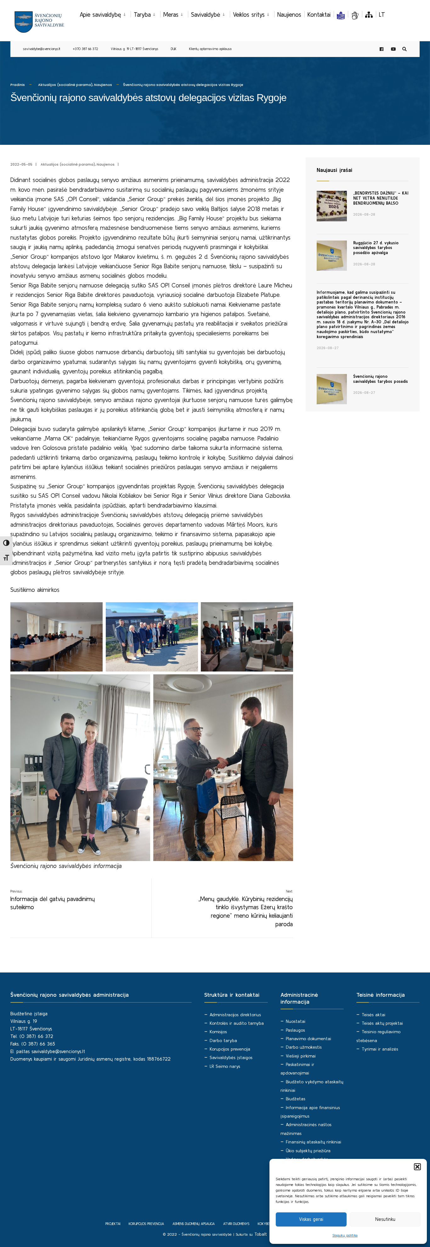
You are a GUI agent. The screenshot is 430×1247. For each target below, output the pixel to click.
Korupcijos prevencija (230, 1048)
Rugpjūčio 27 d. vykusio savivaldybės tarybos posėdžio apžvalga (376, 248)
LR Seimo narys (225, 1066)
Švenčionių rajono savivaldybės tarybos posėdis (380, 379)
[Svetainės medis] (369, 14)
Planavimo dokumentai (308, 1038)
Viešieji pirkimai (301, 1055)
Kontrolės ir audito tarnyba (237, 1023)
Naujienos (289, 14)
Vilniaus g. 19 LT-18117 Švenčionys (134, 49)
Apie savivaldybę (100, 14)
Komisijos (218, 1031)
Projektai (112, 1224)
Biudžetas (295, 1098)
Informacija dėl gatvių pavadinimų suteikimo (52, 899)
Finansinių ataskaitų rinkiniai (313, 1141)
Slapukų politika (345, 1235)
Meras (170, 14)
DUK (174, 49)
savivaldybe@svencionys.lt (41, 49)
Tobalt (260, 1234)
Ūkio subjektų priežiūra (308, 1150)
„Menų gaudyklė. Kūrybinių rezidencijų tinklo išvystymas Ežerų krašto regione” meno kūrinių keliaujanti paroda (245, 908)
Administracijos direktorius (235, 1014)
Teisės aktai (373, 1014)
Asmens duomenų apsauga (194, 1224)
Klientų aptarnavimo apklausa (210, 49)
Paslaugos (295, 1030)
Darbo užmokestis (304, 1047)
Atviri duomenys (236, 1224)
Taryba (142, 14)
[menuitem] (105, 13)
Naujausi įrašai (334, 170)
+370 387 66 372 (85, 49)
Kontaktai (319, 14)
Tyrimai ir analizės (380, 1048)
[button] (417, 1167)
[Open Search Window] (404, 49)
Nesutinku (385, 1219)
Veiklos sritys (249, 14)
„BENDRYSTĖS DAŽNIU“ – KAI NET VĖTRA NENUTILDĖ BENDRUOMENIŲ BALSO (380, 198)
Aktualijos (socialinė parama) (65, 84)
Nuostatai (295, 1021)
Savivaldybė (205, 14)
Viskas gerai (311, 1219)
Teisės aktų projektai (382, 1023)
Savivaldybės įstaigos (231, 1057)
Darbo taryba (223, 1040)
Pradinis (17, 84)
